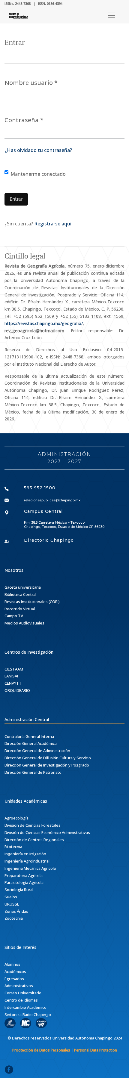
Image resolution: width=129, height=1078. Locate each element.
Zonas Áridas (16, 911)
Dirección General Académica (30, 743)
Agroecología (16, 818)
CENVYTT (13, 683)
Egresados (14, 978)
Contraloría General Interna (29, 736)
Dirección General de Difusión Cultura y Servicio (47, 757)
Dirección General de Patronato (33, 772)
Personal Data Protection (95, 1050)
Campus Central (43, 511)
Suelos (10, 897)
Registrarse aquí (52, 223)
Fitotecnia (13, 846)
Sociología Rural (18, 889)
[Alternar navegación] (112, 15)
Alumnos (12, 964)
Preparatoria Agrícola (23, 875)
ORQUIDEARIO (17, 690)
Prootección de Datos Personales (41, 1050)
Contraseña (24, 120)
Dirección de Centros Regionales (34, 839)
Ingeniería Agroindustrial (27, 861)
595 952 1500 (40, 488)
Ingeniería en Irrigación (25, 854)
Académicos (15, 971)
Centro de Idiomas (21, 1000)
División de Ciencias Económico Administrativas (47, 832)
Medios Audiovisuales (24, 623)
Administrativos (18, 985)
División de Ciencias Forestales (32, 825)
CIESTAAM (13, 669)
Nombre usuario (31, 82)
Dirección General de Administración (37, 750)
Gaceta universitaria (22, 587)
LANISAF (11, 676)
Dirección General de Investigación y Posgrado (46, 765)
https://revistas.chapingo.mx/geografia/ (43, 323)
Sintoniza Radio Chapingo (27, 1014)
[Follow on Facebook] (9, 1071)
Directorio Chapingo (49, 540)
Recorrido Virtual (19, 609)
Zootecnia (13, 918)
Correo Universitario (22, 993)
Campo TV (13, 615)
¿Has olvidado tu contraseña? (38, 150)
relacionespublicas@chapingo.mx (52, 500)
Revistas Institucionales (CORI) (32, 601)
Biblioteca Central (20, 594)
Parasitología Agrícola (24, 882)
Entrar (16, 199)
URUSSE (11, 904)
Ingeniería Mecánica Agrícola (30, 868)
